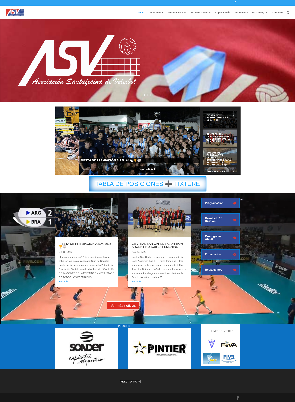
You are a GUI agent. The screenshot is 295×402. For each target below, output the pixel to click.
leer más (63, 281)
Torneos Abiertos (201, 12)
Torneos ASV (175, 12)
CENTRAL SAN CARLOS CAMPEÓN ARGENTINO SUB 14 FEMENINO (157, 245)
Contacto (277, 12)
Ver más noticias (123, 305)
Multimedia (241, 12)
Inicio (141, 12)
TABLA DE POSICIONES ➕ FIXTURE (147, 184)
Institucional (156, 12)
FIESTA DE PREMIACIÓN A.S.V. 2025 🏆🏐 (85, 245)
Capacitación (222, 12)
